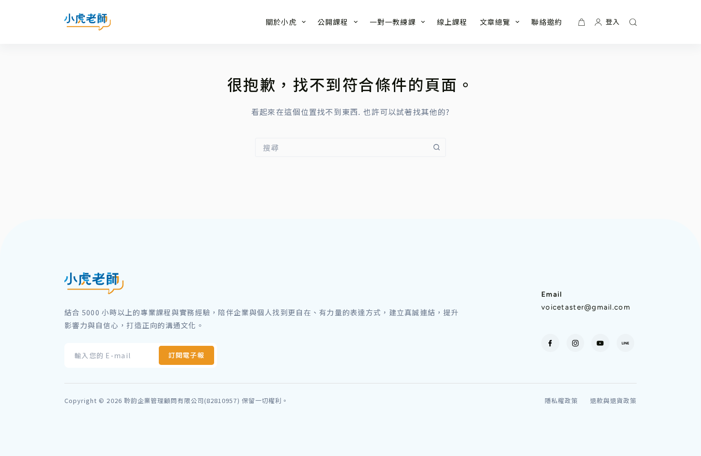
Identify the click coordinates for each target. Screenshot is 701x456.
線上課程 (452, 22)
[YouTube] (600, 343)
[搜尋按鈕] (436, 147)
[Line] (626, 343)
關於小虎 (281, 22)
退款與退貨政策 (613, 401)
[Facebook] (550, 343)
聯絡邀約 (546, 22)
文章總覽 (495, 22)
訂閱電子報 (186, 355)
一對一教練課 (393, 22)
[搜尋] (633, 22)
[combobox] (341, 147)
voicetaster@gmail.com (585, 307)
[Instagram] (576, 343)
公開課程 (333, 22)
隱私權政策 (561, 401)
